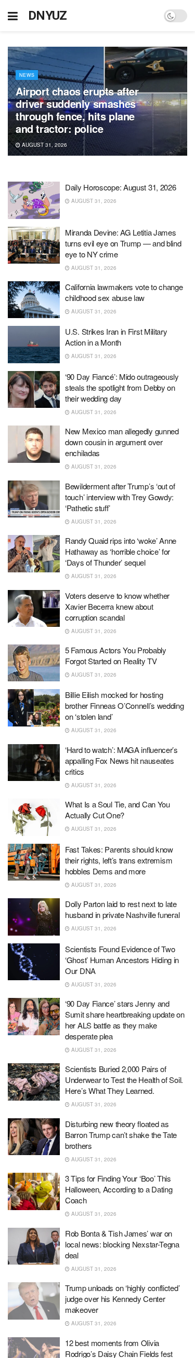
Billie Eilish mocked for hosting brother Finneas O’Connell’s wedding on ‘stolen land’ (124, 705)
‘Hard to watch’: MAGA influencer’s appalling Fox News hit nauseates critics (121, 760)
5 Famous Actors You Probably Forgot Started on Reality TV (115, 655)
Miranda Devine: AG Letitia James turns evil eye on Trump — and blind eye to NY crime (123, 243)
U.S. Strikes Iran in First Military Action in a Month (116, 337)
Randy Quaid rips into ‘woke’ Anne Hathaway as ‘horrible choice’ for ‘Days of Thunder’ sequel (120, 551)
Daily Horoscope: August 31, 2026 (120, 187)
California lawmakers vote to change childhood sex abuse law (124, 292)
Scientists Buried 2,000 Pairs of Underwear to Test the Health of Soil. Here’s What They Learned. (124, 1079)
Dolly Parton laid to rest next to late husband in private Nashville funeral (122, 909)
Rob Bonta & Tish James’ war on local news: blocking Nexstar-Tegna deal (122, 1244)
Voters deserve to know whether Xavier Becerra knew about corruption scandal (117, 606)
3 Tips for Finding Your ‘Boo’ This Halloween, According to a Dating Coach (118, 1189)
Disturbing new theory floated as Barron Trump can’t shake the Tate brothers (121, 1134)
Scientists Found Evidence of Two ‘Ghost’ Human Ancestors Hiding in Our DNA (122, 959)
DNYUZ (47, 15)
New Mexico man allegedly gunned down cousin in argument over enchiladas (122, 442)
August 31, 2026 (43, 144)
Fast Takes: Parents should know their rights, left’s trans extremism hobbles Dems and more (119, 860)
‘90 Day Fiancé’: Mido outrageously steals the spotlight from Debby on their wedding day (122, 387)
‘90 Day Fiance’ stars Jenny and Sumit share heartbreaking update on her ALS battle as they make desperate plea (125, 1019)
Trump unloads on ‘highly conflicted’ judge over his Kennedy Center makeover (122, 1298)
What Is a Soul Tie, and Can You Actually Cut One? (117, 809)
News (26, 75)
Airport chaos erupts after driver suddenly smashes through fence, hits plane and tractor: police (77, 110)
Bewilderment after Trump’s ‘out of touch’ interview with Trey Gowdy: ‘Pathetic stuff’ (120, 497)
